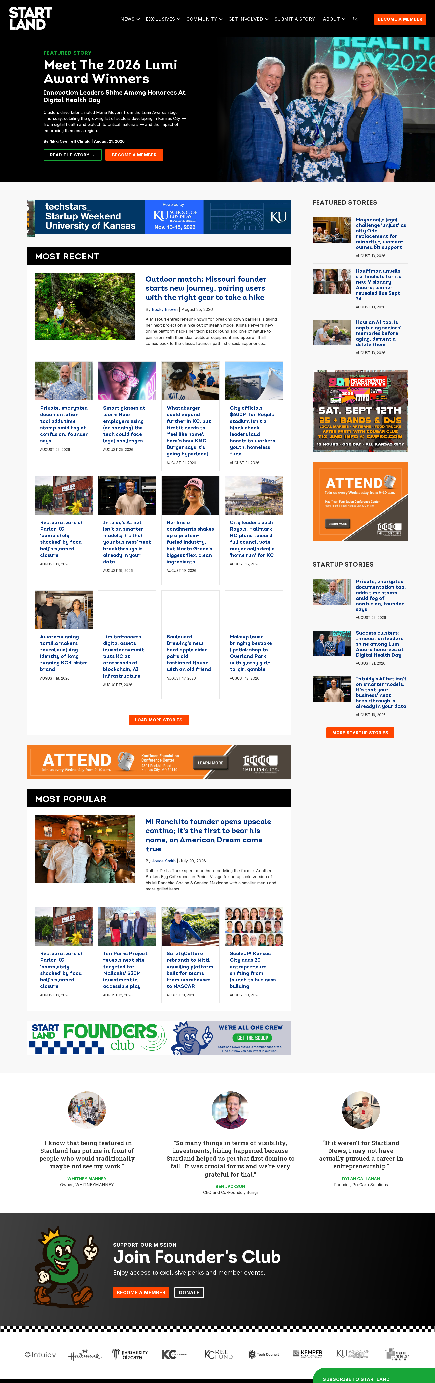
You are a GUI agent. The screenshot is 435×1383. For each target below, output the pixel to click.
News (127, 19)
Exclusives (160, 19)
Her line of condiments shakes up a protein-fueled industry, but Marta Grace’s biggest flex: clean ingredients (190, 542)
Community (201, 19)
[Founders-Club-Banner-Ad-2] (159, 1037)
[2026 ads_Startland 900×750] (360, 410)
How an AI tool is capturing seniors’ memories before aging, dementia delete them (378, 333)
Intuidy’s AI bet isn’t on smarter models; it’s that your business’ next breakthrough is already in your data (127, 542)
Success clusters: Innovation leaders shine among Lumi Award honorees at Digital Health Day (380, 644)
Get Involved (246, 19)
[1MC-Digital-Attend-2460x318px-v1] (159, 762)
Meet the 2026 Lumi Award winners (111, 73)
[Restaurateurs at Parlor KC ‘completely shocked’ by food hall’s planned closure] (64, 494)
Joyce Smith (164, 860)
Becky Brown (165, 309)
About (331, 19)
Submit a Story (295, 19)
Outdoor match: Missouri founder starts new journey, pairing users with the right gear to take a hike (206, 289)
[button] (138, 19)
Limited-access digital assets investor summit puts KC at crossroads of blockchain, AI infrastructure (123, 657)
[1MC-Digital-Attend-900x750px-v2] (360, 501)
